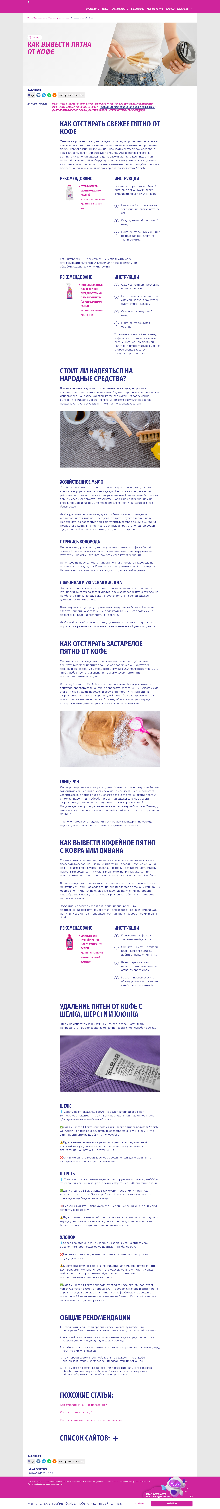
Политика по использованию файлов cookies (64, 1482)
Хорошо (172, 1503)
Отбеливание (137, 9)
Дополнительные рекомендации (127, 110)
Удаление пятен (118, 9)
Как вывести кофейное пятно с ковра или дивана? (127, 106)
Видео (105, 9)
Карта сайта (111, 1482)
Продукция (91, 9)
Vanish (30, 18)
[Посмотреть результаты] (190, 9)
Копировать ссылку (71, 95)
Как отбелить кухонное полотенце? (83, 1404)
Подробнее (137, 1503)
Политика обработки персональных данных (45, 1484)
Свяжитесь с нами (35, 1482)
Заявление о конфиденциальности (134, 1482)
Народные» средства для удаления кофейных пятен (124, 103)
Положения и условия (94, 1482)
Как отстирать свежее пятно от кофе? (72, 103)
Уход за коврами (155, 9)
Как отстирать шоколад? (76, 1412)
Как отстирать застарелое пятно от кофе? (75, 106)
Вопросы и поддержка (177, 9)
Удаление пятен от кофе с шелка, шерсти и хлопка (79, 110)
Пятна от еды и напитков (59, 18)
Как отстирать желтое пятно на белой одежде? (91, 1420)
